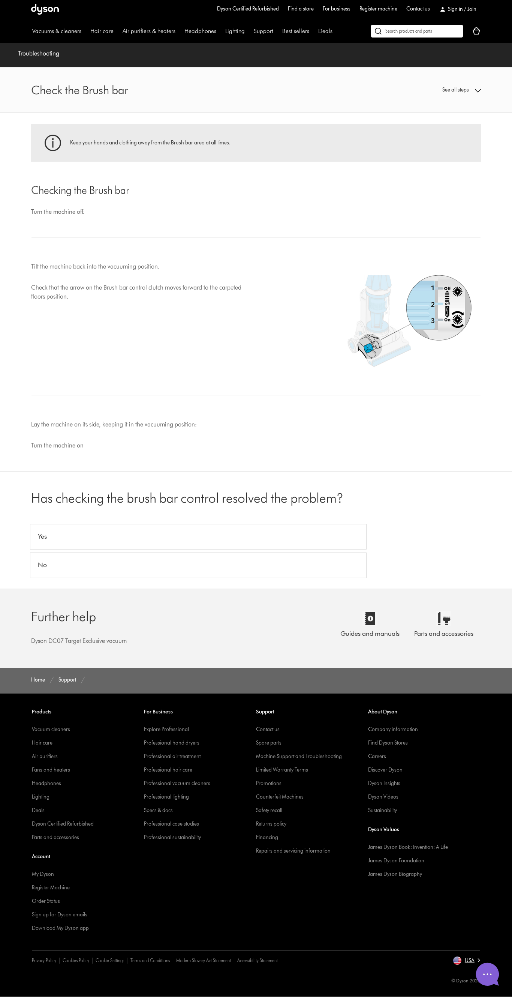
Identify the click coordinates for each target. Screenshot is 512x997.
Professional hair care (168, 770)
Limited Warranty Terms (282, 770)
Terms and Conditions (150, 960)
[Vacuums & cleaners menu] (85, 31)
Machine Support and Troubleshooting (299, 756)
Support (263, 31)
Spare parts (268, 743)
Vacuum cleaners (51, 729)
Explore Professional (166, 729)
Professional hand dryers (171, 743)
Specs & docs (158, 810)
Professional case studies (171, 824)
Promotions (268, 783)
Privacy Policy (44, 960)
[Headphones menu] (220, 31)
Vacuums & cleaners (56, 31)
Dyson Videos (383, 797)
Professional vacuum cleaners (177, 783)
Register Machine (51, 887)
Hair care (102, 31)
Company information (393, 729)
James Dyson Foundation (396, 860)
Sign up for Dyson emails (59, 914)
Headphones (200, 31)
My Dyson (43, 874)
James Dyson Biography (395, 874)
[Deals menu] (336, 31)
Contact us (418, 9)
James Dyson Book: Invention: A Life (408, 847)
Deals (325, 31)
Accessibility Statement (257, 960)
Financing (267, 837)
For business (336, 9)
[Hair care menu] (117, 31)
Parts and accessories (55, 837)
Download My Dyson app (60, 928)
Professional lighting (166, 797)
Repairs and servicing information (293, 851)
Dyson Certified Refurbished (248, 9)
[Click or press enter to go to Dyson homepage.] (45, 9)
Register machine (378, 9)
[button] (428, 90)
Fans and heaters (51, 770)
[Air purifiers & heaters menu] (179, 31)
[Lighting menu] (248, 31)
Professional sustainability (172, 837)
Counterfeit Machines (280, 797)
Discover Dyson (385, 770)
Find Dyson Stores (388, 743)
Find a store (301, 9)
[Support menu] (277, 31)
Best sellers (295, 31)
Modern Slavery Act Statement (203, 960)
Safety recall (269, 810)
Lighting (235, 31)
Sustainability (382, 810)
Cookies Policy (76, 960)
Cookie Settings (110, 960)
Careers (377, 756)
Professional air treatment (172, 756)
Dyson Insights (384, 783)
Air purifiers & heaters (149, 31)
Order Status (46, 901)
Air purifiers (45, 756)
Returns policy (271, 824)
